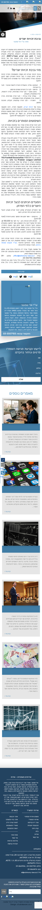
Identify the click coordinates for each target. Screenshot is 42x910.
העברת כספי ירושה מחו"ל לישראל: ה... (22, 427)
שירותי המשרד (34, 819)
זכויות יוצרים (28, 107)
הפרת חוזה (25, 795)
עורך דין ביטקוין (26, 799)
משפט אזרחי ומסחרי (31, 816)
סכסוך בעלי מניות (31, 803)
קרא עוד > (8, 452)
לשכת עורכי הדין (12, 822)
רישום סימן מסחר (15, 797)
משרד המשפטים (12, 825)
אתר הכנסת (13, 816)
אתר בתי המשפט (12, 819)
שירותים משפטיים (31, 785)
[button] (3, 34)
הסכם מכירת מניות (22, 734)
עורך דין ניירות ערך (22, 549)
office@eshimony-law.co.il (23, 256)
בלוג (37, 831)
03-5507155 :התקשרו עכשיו (16, 333)
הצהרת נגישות (13, 844)
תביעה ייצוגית (16, 795)
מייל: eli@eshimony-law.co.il (31, 872)
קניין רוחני (21, 271)
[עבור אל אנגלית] (38, 2)
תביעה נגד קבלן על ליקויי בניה (14, 801)
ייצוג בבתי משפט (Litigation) (22, 609)
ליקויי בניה (27, 801)
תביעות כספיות (20, 803)
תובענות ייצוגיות (33, 825)
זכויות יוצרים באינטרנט (22, 489)
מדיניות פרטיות (12, 841)
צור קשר (36, 837)
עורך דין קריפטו (33, 822)
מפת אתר (14, 835)
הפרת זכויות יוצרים (28, 797)
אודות (36, 834)
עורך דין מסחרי (34, 795)
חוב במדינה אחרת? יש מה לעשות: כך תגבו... (22, 671)
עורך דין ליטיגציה (15, 799)
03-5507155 (5, 2)
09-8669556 (20, 866)
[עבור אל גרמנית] (31, 2)
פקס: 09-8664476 (34, 869)
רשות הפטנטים (12, 828)
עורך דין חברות (18, 806)
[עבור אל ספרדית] (25, 2)
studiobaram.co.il (24, 904)
